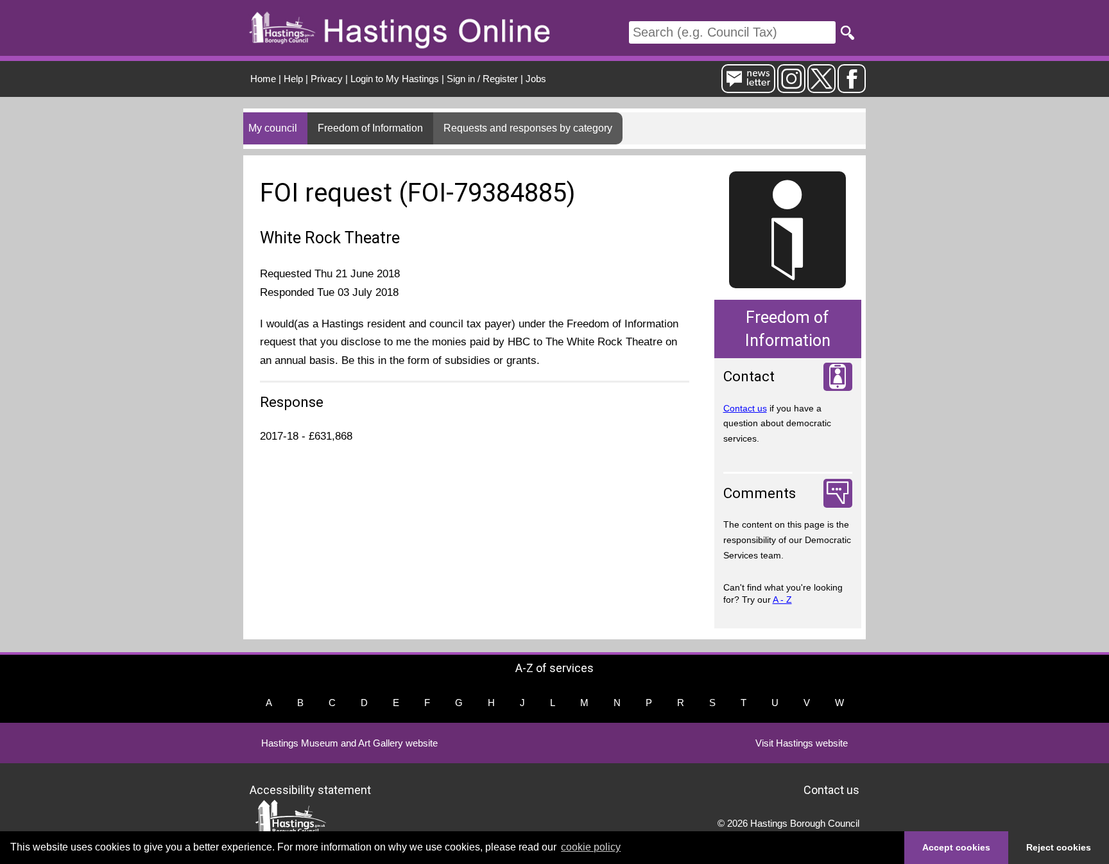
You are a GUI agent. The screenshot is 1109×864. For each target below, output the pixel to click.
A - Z (782, 599)
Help (293, 78)
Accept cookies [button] (956, 847)
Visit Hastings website (801, 743)
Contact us (745, 408)
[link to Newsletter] (748, 87)
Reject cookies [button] (1058, 847)
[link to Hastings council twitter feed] (821, 87)
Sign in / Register (482, 78)
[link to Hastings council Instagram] (791, 87)
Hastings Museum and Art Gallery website (349, 743)
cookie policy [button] (591, 847)
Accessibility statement (310, 790)
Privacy (327, 78)
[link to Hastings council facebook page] (852, 87)
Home (263, 78)
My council (272, 128)
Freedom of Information (370, 128)
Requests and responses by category (527, 128)
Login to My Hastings (394, 78)
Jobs (536, 78)
